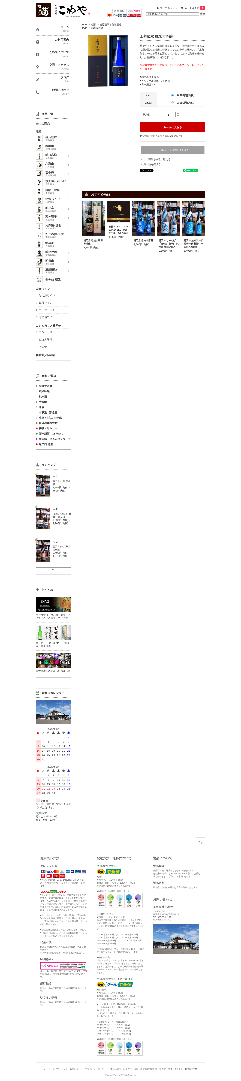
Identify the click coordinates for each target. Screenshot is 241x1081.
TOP (84, 24)
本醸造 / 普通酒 (48, 412)
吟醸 (41, 407)
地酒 (93, 24)
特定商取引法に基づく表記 (153, 1069)
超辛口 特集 (46, 444)
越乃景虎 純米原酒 (143, 240)
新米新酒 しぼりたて (51, 433)
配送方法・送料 (130, 1069)
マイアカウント (168, 8)
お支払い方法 (114, 1069)
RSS (187, 1069)
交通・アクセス (175, 1069)
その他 (43, 346)
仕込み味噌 (45, 339)
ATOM (194, 1069)
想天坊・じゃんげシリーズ (55, 438)
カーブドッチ (47, 309)
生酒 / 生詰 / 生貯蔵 (50, 417)
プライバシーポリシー (95, 1069)
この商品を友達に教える (157, 159)
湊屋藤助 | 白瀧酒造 (110, 24)
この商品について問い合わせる (172, 150)
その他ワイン (47, 317)
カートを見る (194, 8)
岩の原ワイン (47, 295)
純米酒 (43, 396)
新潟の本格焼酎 (48, 422)
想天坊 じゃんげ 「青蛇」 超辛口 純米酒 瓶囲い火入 (169, 243)
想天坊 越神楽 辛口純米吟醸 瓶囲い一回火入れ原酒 (194, 243)
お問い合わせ (76, 1069)
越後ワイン (45, 302)
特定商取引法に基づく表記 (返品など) (161, 136)
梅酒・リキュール (49, 428)
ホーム (47, 1069)
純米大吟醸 (97, 27)
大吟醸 (43, 401)
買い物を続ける (152, 164)
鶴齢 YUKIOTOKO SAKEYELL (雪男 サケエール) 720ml (118, 229)
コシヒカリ (45, 332)
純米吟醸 (44, 391)
